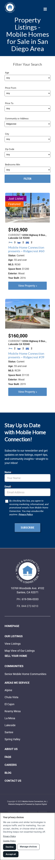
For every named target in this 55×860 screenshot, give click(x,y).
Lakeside (10, 725)
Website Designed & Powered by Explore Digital (27, 804)
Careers (11, 764)
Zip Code (9, 149)
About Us (11, 749)
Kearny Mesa (13, 711)
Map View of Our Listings (20, 650)
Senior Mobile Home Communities (25, 674)
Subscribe (27, 527)
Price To (9, 103)
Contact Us (13, 780)
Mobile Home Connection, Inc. (34, 801)
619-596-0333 (30, 599)
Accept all (11, 854)
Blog (8, 772)
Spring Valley (12, 739)
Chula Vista (11, 697)
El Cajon (9, 704)
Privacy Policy (26, 514)
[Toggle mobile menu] (45, 9)
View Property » (27, 285)
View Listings (13, 643)
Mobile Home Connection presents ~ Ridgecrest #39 (26, 355)
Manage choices (28, 846)
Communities (14, 666)
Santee (9, 732)
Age (7, 72)
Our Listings (14, 636)
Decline (9, 847)
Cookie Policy (9, 841)
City (7, 134)
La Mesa (10, 718)
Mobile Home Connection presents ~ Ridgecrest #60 (26, 249)
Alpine (8, 690)
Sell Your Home (16, 655)
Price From (10, 88)
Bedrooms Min (12, 164)
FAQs (8, 757)
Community (11, 118)
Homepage (12, 626)
